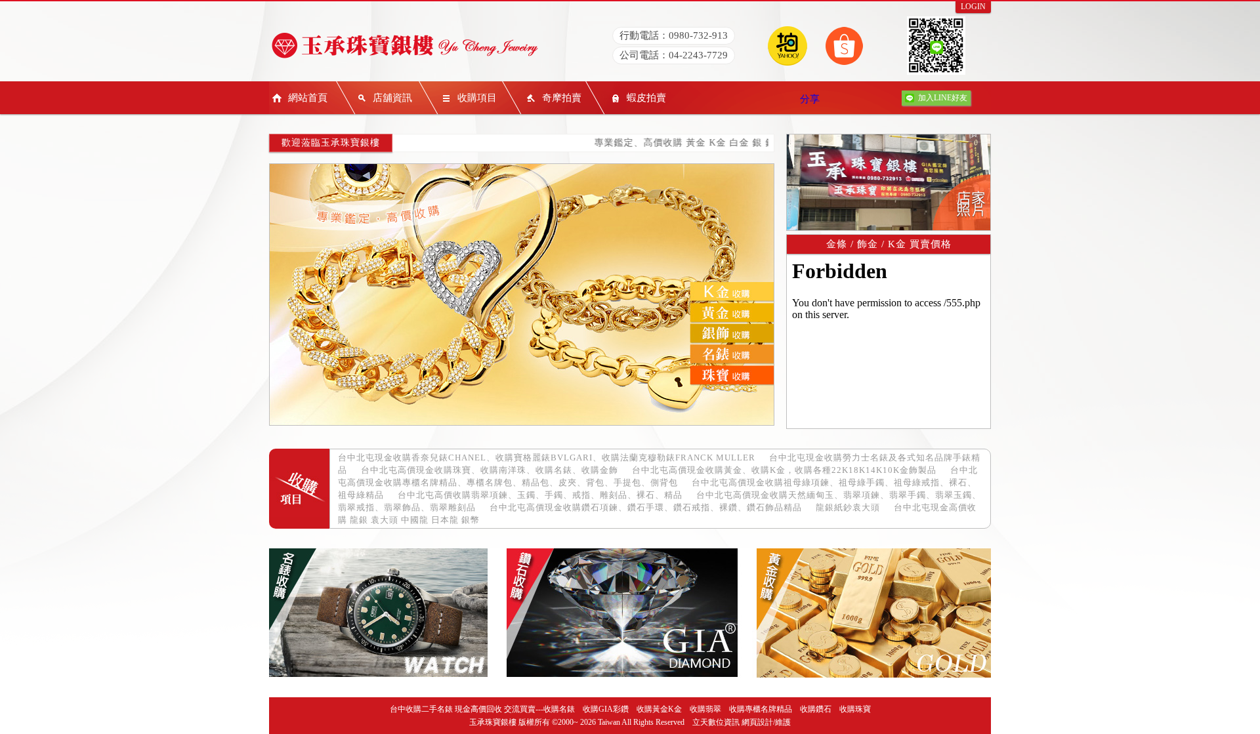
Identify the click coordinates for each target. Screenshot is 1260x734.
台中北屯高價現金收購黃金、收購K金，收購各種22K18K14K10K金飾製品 (784, 470)
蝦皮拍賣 (646, 97)
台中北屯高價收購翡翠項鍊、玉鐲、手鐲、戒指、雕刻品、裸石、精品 (540, 495)
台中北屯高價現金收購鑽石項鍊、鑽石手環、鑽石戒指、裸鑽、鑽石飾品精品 (646, 507)
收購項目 (477, 97)
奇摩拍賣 (561, 97)
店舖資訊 (392, 97)
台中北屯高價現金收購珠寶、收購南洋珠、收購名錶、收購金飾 (489, 470)
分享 (810, 99)
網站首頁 (307, 97)
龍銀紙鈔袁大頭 (848, 507)
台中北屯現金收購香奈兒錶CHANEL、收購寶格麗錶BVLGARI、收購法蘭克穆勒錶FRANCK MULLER (546, 457)
